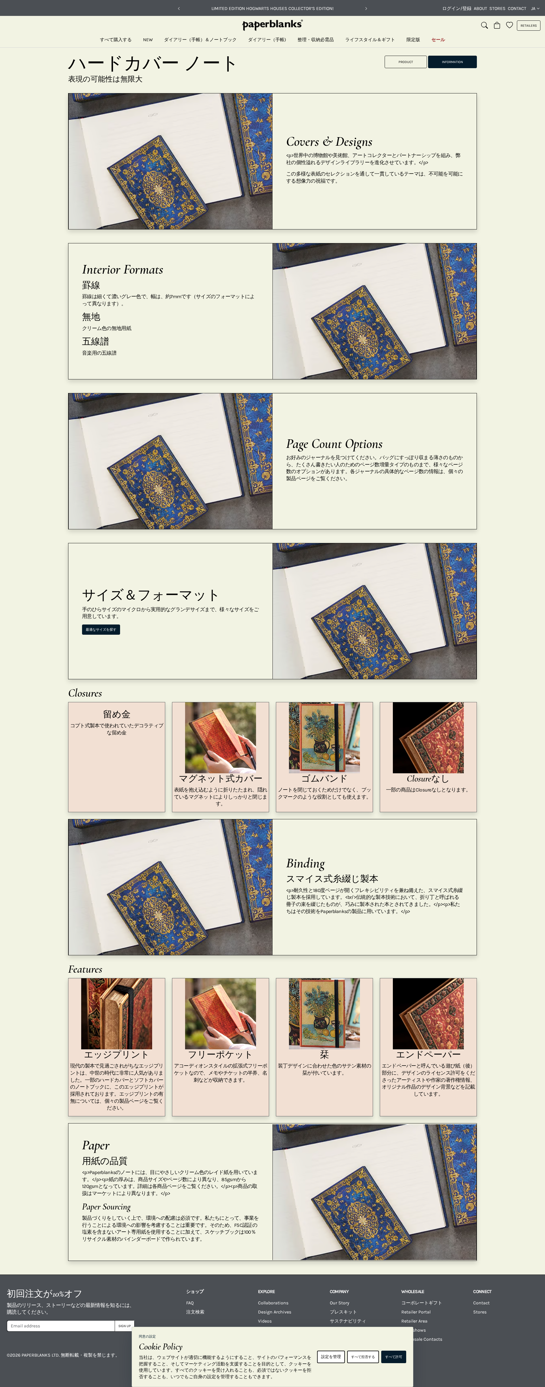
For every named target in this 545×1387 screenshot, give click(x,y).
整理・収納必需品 (315, 39)
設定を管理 (331, 1357)
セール (438, 39)
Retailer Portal (416, 1312)
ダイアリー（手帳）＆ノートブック (200, 39)
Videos (265, 1321)
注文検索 (195, 1312)
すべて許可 (393, 1357)
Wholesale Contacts (421, 1339)
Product (406, 62)
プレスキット (343, 1312)
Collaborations (273, 1302)
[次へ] (366, 8)
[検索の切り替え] (484, 25)
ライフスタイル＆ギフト (370, 39)
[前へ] (179, 8)
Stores (497, 8)
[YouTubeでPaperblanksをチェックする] (437, 1359)
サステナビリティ (348, 1321)
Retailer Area (414, 1321)
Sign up (124, 1326)
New (148, 39)
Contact (517, 8)
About (480, 8)
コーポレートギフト (421, 1302)
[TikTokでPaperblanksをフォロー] (466, 1359)
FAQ (190, 1302)
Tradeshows (413, 1330)
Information (452, 62)
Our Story (339, 1302)
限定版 (413, 39)
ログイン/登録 (456, 8)
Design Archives (274, 1312)
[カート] (497, 25)
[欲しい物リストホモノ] (509, 25)
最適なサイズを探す (101, 630)
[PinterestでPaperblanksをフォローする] (525, 1359)
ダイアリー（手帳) (267, 39)
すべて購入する (116, 39)
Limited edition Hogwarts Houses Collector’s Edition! (272, 8)
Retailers (529, 26)
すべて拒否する (363, 1357)
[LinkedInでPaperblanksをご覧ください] (496, 1359)
